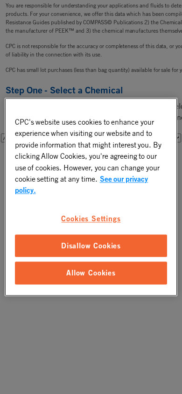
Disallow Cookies (91, 245)
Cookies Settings (90, 218)
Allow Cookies (91, 273)
